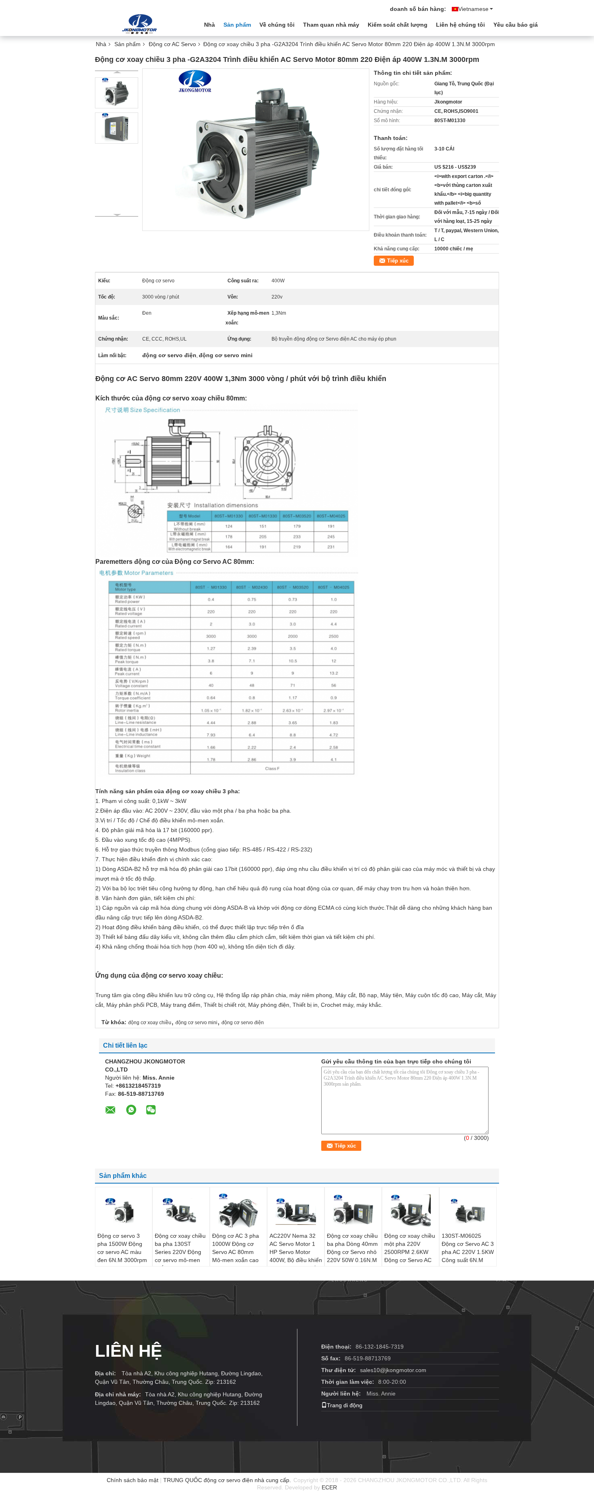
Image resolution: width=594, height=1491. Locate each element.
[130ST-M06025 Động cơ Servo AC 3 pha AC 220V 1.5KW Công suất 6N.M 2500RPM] (468, 1211)
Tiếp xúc (398, 261)
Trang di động (344, 1405)
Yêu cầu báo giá (515, 24)
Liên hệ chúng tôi (460, 24)
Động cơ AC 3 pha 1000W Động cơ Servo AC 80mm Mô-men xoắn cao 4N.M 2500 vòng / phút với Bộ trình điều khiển (235, 1260)
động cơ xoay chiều (149, 1022)
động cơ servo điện (242, 1022)
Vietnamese (473, 9)
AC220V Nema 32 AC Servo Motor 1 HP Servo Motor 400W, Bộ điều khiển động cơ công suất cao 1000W (296, 1256)
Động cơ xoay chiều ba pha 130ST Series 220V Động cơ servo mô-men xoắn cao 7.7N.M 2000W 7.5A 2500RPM (180, 1260)
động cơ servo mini (196, 1022)
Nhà (209, 24)
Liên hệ (128, 1350)
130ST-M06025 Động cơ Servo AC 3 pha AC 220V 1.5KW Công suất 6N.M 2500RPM (468, 1252)
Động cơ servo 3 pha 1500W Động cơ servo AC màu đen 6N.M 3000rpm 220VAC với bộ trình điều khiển (123, 1256)
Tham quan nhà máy (331, 24)
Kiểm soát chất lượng (398, 24)
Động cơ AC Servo (172, 44)
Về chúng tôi (277, 24)
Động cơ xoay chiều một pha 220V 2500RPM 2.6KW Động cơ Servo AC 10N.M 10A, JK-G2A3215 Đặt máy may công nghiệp (409, 1260)
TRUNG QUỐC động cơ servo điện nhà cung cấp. (228, 1480)
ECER (329, 1487)
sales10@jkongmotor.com (393, 1370)
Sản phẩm (237, 24)
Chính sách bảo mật (132, 1480)
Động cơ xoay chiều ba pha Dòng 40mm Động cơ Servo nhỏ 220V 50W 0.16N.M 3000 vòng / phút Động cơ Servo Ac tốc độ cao (352, 1260)
